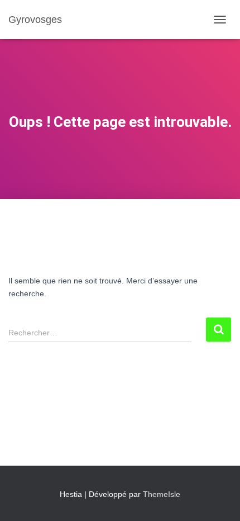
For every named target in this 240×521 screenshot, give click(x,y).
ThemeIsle (161, 494)
